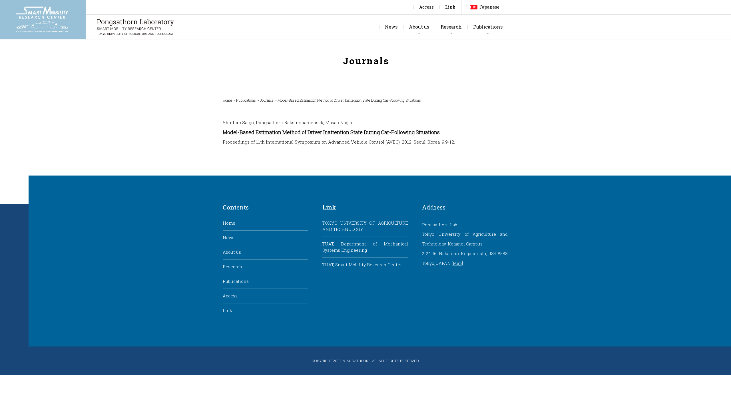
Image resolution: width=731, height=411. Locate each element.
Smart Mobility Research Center (43, 19)
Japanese (489, 7)
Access (426, 7)
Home (227, 100)
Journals (267, 100)
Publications (488, 26)
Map (457, 263)
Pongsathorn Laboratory (135, 27)
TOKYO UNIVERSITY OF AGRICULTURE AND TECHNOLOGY (365, 226)
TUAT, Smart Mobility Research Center (362, 265)
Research (451, 26)
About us (419, 26)
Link (450, 7)
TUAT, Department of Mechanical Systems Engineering (365, 247)
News (391, 26)
